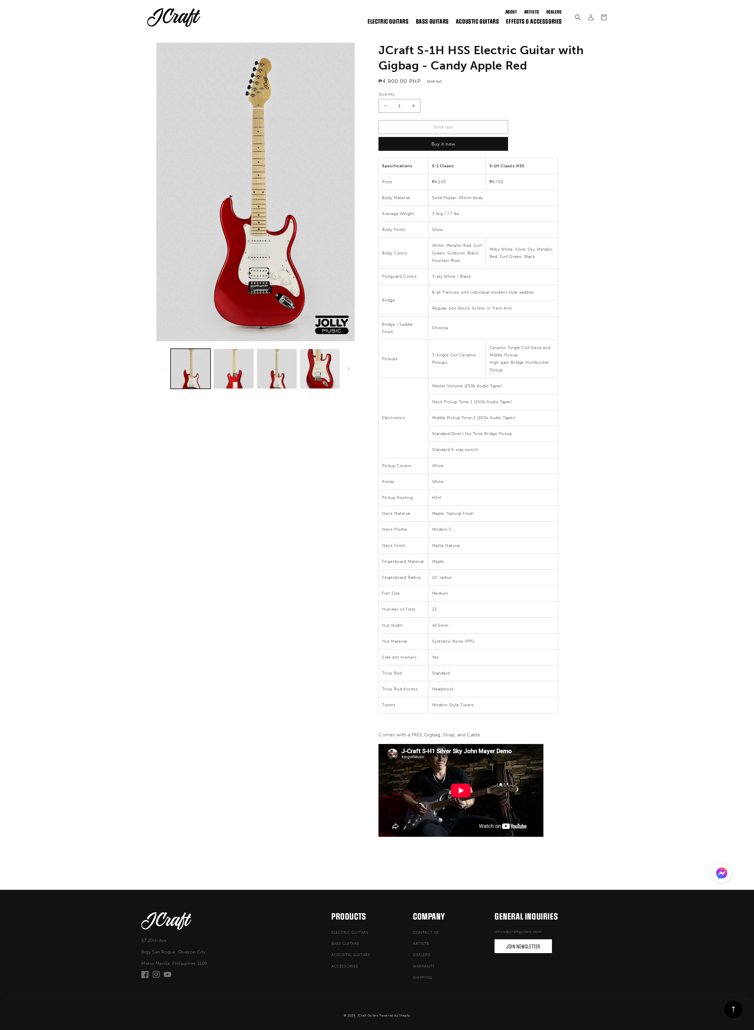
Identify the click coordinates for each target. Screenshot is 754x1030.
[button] (577, 17)
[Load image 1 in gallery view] (191, 369)
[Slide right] (348, 368)
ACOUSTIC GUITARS (350, 955)
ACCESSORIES (344, 966)
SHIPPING (422, 977)
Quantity (386, 94)
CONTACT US (426, 932)
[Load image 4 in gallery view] (320, 369)
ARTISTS (421, 943)
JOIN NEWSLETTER (523, 946)
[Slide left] (162, 368)
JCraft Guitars (367, 1015)
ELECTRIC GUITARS (349, 932)
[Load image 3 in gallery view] (277, 369)
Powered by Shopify (394, 1015)
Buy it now (443, 144)
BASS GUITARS (345, 943)
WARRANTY (424, 966)
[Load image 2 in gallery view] (234, 369)
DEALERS (421, 955)
